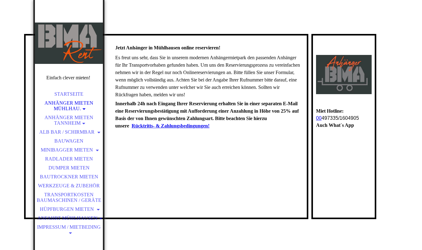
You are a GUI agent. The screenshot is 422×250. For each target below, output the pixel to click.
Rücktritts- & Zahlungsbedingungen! (170, 125)
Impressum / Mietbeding (69, 227)
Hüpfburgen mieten (67, 209)
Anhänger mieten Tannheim (68, 120)
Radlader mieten (69, 158)
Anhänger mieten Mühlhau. (68, 105)
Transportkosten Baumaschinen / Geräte (69, 197)
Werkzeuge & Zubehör (69, 185)
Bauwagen (68, 141)
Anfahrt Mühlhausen (67, 218)
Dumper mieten (69, 167)
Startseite (68, 94)
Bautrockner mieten (69, 176)
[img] (69, 43)
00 (319, 118)
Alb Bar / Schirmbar (67, 132)
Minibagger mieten (67, 149)
